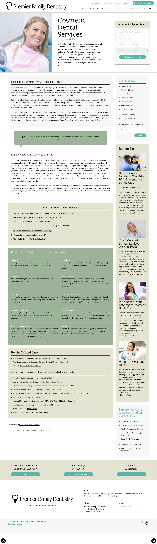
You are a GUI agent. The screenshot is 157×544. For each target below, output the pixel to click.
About (91, 9)
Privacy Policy (12, 524)
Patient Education (133, 9)
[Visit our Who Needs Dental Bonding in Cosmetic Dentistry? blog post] (132, 299)
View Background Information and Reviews (41, 405)
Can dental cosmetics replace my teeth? (29, 235)
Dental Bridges (127, 90)
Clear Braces (126, 86)
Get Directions (25, 474)
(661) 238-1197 (55, 88)
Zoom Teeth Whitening (130, 439)
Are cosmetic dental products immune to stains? (33, 221)
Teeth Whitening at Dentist (132, 429)
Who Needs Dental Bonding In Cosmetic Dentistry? (132, 305)
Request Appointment (78, 474)
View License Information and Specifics (43, 397)
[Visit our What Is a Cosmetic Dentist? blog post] (132, 359)
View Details (32, 409)
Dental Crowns (127, 94)
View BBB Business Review (52, 382)
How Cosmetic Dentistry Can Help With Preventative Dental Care (131, 178)
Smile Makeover (127, 105)
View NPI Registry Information (66, 401)
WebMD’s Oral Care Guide (30, 366)
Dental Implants (127, 98)
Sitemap (20, 524)
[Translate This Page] (153, 540)
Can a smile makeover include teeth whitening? (32, 231)
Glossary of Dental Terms (51, 358)
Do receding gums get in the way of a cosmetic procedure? (37, 217)
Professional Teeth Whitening (132, 425)
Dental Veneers (127, 101)
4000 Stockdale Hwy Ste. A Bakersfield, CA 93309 (111, 3)
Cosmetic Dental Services (29, 425)
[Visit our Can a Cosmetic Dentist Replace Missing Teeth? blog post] (132, 238)
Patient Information (105, 9)
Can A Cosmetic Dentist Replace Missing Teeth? (129, 243)
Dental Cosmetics (128, 118)
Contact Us (148, 9)
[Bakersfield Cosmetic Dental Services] (26, 71)
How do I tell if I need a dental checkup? (29, 239)
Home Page (59, 362)
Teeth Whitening (127, 109)
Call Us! (144, 3)
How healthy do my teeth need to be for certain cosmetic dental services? (43, 213)
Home (83, 9)
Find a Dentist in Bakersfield (132, 124)
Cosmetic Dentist (128, 115)
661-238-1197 (16, 193)
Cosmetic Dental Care (129, 421)
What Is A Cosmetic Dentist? (131, 363)
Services (119, 9)
